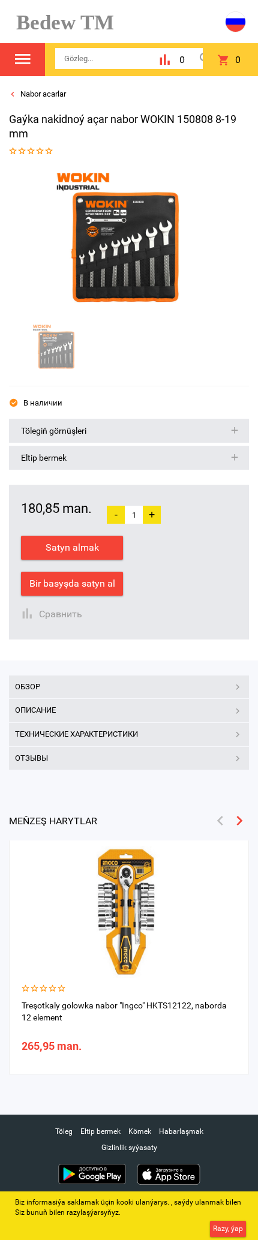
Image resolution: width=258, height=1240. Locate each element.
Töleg (64, 1131)
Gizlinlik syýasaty (129, 1147)
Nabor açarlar (42, 93)
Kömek (139, 1131)
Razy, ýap (228, 1228)
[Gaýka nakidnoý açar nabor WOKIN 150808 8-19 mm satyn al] (125, 242)
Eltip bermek (100, 1131)
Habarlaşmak (181, 1131)
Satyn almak (72, 547)
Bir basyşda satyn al (72, 583)
